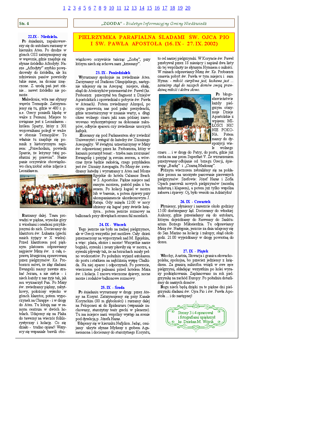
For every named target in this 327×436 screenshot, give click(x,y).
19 (180, 8)
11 (119, 8)
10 (111, 8)
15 (149, 8)
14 (141, 8)
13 (134, 8)
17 (164, 8)
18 (172, 8)
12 (126, 8)
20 (187, 8)
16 (157, 8)
